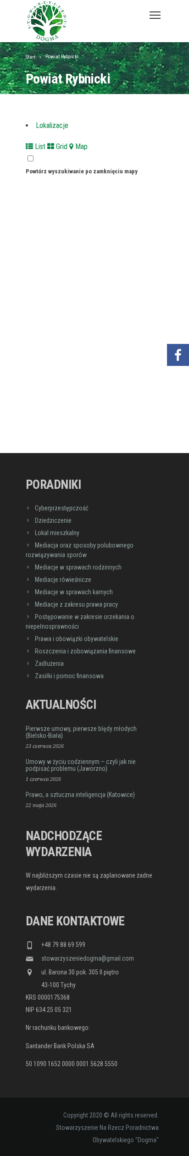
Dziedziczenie (53, 520)
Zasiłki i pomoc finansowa (69, 676)
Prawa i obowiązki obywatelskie (76, 638)
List (39, 146)
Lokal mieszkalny (57, 533)
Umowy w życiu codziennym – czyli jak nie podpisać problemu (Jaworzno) (81, 765)
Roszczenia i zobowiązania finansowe (85, 651)
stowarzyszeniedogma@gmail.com (87, 958)
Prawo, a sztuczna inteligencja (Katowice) (80, 794)
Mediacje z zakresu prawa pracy (76, 604)
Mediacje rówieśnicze (63, 579)
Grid (60, 146)
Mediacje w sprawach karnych (74, 592)
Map (80, 146)
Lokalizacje (52, 125)
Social (178, 327)
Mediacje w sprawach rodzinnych (78, 567)
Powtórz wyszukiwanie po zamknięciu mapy (82, 171)
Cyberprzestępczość (61, 508)
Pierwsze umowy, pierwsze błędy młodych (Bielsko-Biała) (81, 732)
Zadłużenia (49, 663)
